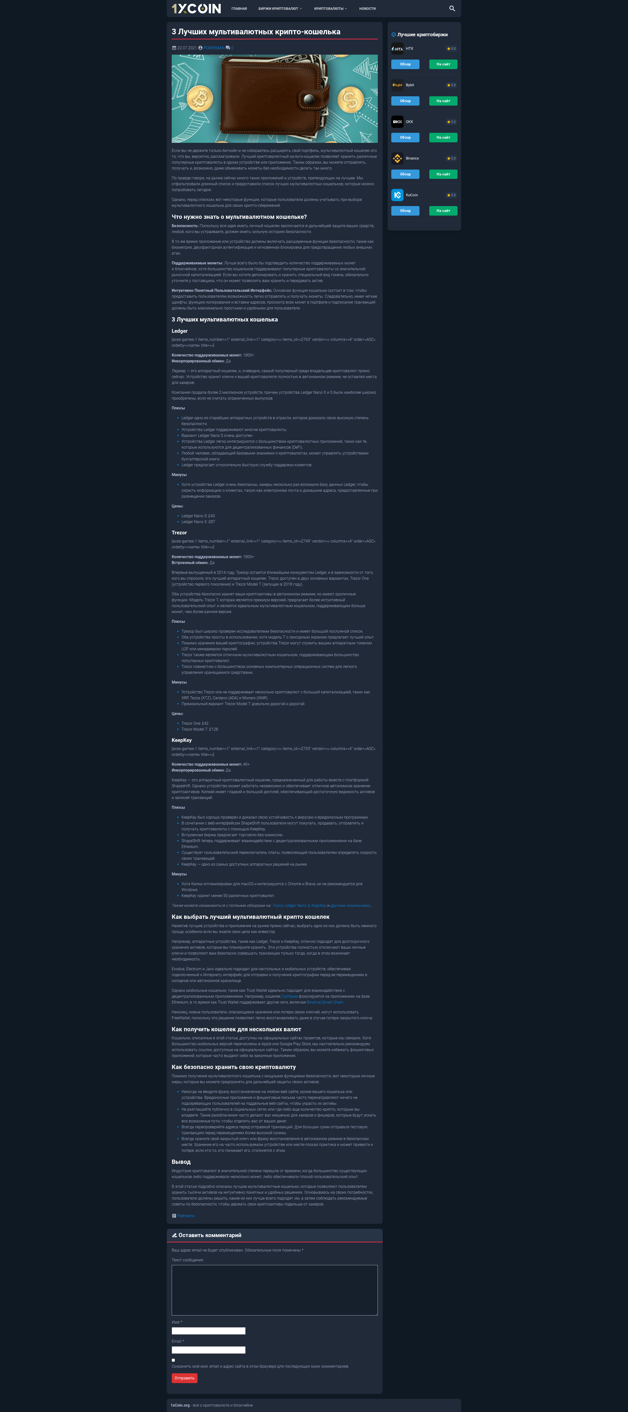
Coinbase (290, 996)
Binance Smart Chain (325, 1002)
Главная (239, 9)
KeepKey (318, 905)
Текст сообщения (187, 1260)
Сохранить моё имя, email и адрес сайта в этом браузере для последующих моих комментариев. (260, 1366)
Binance (412, 158)
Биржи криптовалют (278, 9)
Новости (367, 9)
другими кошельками (350, 905)
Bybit (410, 85)
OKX (409, 122)
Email (178, 1341)
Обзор (405, 64)
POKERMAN (214, 48)
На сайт (443, 64)
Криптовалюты (328, 9)
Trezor (277, 905)
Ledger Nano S (296, 905)
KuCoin (412, 195)
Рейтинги (186, 1216)
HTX (409, 48)
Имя (177, 1322)
